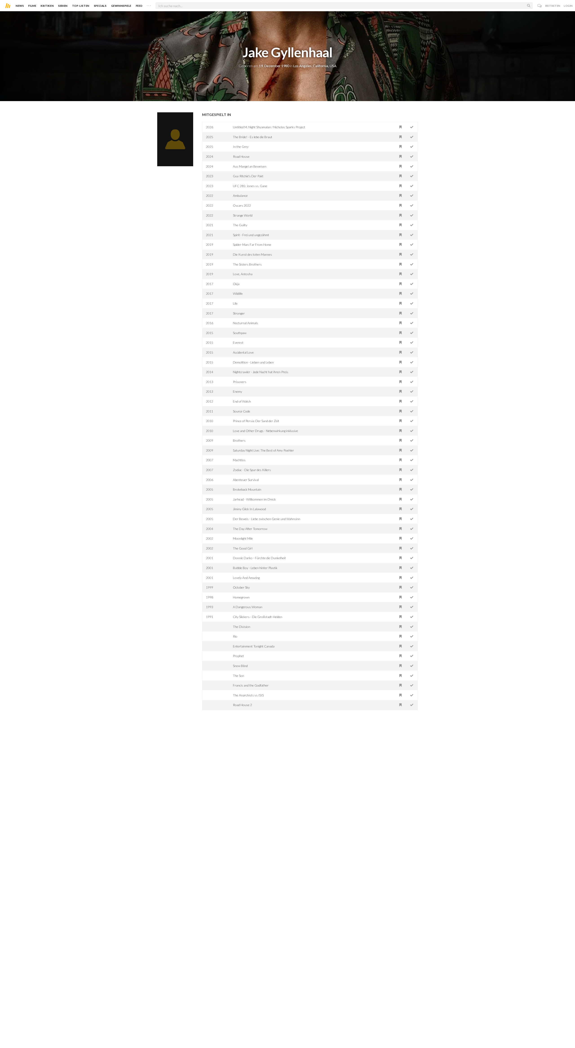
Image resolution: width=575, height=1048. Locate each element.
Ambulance (240, 195)
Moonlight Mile (243, 538)
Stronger (239, 313)
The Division (241, 627)
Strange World (242, 215)
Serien (63, 5)
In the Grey (241, 146)
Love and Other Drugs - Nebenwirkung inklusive (265, 431)
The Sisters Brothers (247, 264)
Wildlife (238, 293)
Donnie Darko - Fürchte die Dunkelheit (259, 558)
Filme (32, 5)
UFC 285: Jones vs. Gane (250, 186)
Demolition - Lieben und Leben (253, 362)
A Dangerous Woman (247, 607)
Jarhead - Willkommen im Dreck (254, 499)
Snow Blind (240, 666)
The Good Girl (242, 548)
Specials (100, 5)
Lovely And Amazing (246, 578)
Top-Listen (80, 5)
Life (235, 303)
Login (568, 5)
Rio (235, 636)
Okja (236, 284)
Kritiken (47, 5)
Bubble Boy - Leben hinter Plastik (255, 568)
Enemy (237, 391)
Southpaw (239, 333)
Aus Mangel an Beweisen (249, 166)
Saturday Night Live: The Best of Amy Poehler (263, 450)
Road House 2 (242, 705)
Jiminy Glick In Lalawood (249, 509)
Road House (241, 156)
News (20, 5)
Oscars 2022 (242, 205)
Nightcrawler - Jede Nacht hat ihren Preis (260, 372)
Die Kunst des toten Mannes (252, 254)
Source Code (241, 411)
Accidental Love (243, 352)
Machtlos (239, 460)
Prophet (238, 656)
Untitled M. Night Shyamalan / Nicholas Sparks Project (269, 127)
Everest (238, 342)
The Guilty (240, 225)
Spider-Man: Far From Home (252, 244)
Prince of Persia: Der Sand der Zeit (256, 421)
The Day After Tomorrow (250, 529)
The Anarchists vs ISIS (248, 695)
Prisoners (239, 382)
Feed (139, 5)
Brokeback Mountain (247, 489)
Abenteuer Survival (246, 480)
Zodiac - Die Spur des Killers (252, 470)
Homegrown (241, 597)
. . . (149, 5)
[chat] (539, 5)
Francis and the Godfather (251, 685)
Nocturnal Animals (245, 323)
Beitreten (552, 5)
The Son (238, 676)
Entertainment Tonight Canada (253, 646)
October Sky (241, 587)
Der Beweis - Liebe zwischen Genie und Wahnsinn (266, 519)
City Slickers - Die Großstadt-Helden (257, 617)
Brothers (239, 440)
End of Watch (242, 401)
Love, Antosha (242, 274)
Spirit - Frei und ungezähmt (251, 235)
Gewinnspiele (121, 5)
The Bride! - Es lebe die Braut (252, 137)
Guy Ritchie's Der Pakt (248, 176)
